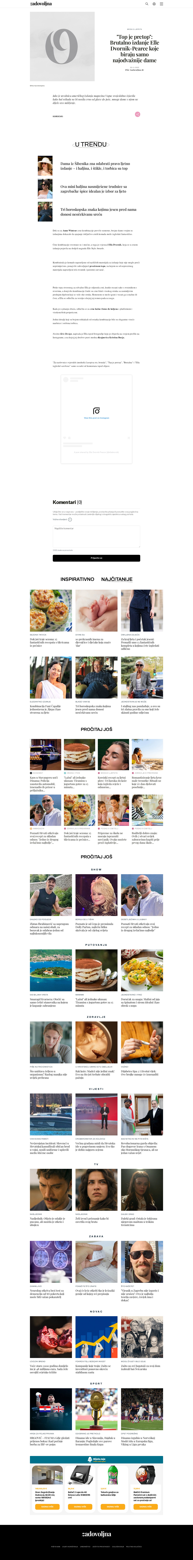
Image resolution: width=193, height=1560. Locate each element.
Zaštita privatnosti (101, 1546)
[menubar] (154, 4)
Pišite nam (55, 1546)
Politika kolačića (134, 1546)
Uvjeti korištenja (70, 1546)
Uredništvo (85, 1546)
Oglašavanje (118, 1546)
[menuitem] (154, 4)
